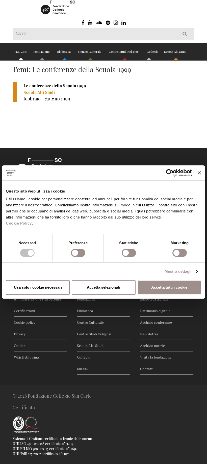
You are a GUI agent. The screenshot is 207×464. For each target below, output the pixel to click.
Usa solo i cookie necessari (38, 287)
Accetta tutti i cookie (169, 287)
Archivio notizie (152, 345)
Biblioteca (64, 51)
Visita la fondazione (155, 357)
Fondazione (41, 51)
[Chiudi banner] (199, 173)
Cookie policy (24, 322)
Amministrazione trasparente (37, 299)
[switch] (78, 253)
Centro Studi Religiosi (124, 51)
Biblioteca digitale (154, 299)
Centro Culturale (90, 51)
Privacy (19, 334)
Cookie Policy (19, 223)
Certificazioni (24, 310)
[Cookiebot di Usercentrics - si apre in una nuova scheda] (170, 173)
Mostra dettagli (178, 271)
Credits (19, 345)
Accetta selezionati (103, 287)
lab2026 (83, 368)
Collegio (153, 51)
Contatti (146, 368)
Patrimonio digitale (155, 310)
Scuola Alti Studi (175, 51)
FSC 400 (20, 51)
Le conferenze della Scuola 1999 (54, 85)
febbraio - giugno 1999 (46, 99)
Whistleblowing (26, 357)
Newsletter (149, 334)
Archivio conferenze (156, 322)
